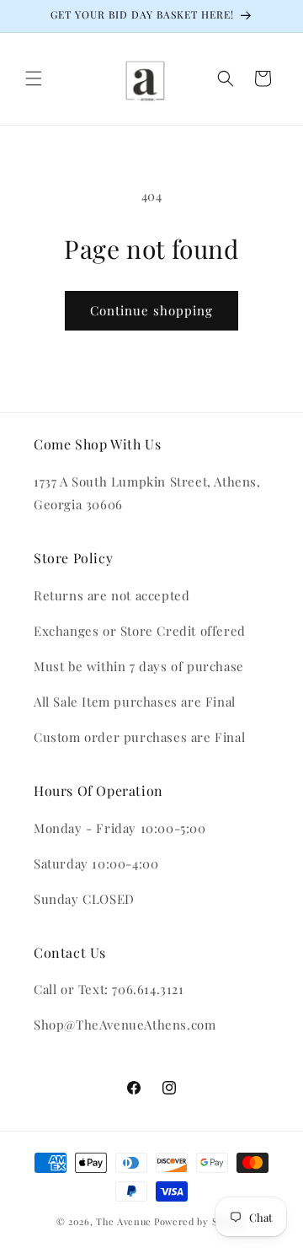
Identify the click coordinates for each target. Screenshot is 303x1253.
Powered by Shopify (200, 1221)
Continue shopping (151, 310)
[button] (33, 78)
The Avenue (124, 1221)
